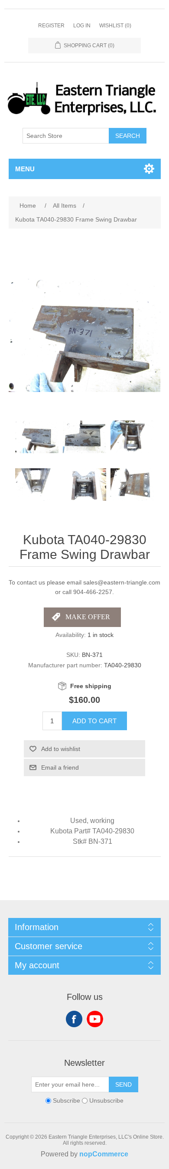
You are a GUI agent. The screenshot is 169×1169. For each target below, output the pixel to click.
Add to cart (94, 721)
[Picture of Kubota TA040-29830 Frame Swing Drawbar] (36, 437)
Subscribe (66, 1100)
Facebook (74, 1019)
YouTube (95, 1019)
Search (127, 135)
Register (51, 26)
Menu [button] (25, 169)
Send (123, 1084)
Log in (82, 26)
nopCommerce (103, 1154)
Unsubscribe (106, 1100)
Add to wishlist (60, 748)
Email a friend (60, 767)
